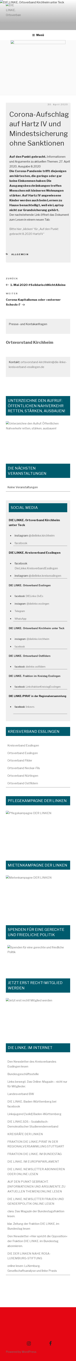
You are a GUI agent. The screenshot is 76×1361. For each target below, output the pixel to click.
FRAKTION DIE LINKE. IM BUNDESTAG (34, 1154)
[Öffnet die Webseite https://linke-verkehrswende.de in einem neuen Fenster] (38, 438)
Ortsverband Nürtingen (22, 775)
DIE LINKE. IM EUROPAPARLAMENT (33, 1161)
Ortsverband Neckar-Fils (23, 768)
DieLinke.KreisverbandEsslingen (36, 568)
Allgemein (20, 254)
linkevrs (30, 706)
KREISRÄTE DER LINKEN (25, 1134)
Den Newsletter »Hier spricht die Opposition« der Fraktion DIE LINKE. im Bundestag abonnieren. (37, 1241)
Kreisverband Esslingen (23, 745)
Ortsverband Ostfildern (22, 783)
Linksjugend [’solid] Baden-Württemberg (34, 1114)
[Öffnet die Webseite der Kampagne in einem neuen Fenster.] (38, 831)
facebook (21, 543)
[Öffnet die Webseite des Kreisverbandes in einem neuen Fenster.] (38, 957)
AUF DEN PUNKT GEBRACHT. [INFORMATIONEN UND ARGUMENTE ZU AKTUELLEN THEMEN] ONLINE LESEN (36, 1186)
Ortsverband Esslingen (22, 753)
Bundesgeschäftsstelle (23, 1074)
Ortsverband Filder (19, 760)
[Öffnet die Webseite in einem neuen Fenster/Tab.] (38, 1016)
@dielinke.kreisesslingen (45, 575)
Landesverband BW (20, 1094)
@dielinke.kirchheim (42, 535)
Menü (40, 35)
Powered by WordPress (21, 1351)
